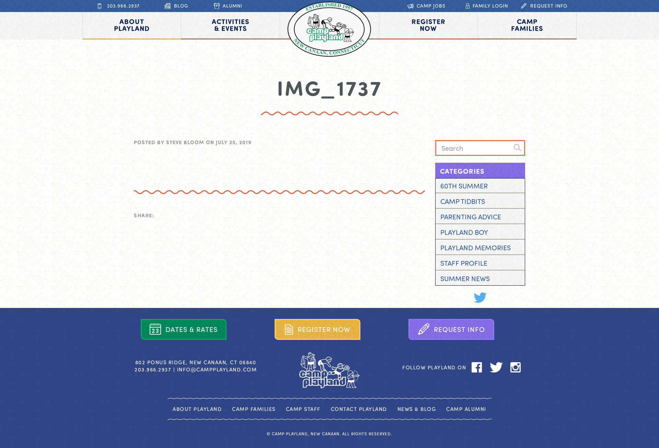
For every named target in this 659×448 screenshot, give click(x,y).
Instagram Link (499, 297)
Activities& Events (230, 24)
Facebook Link (461, 297)
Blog (181, 5)
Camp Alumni (466, 408)
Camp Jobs (431, 5)
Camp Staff (303, 408)
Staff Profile (463, 262)
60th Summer (464, 185)
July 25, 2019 (234, 142)
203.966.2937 (123, 5)
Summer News (465, 278)
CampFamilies (527, 24)
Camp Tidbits (462, 201)
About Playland (197, 408)
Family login (490, 5)
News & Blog (416, 408)
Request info (548, 5)
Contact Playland (359, 408)
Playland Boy (464, 232)
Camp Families (254, 408)
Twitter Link (480, 297)
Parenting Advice (470, 216)
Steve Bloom (185, 142)
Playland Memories (475, 247)
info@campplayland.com (217, 369)
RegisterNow (429, 24)
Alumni (232, 5)
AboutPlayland (132, 24)
